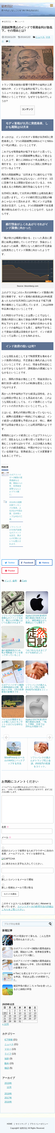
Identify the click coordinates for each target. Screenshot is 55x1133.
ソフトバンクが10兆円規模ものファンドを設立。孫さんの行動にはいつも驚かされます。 (15, 535)
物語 (7, 1068)
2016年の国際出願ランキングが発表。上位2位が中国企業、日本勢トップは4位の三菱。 (15, 510)
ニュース (40, 37)
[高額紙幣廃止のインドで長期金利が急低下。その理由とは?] (44, 562)
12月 (9, 1087)
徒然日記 (7, 6)
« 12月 (5, 1024)
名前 (5, 827)
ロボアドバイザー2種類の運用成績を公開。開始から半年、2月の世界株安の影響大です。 (32, 964)
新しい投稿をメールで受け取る (17, 887)
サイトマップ (21, 1124)
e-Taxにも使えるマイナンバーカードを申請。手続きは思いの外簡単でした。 (32, 976)
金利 (14, 581)
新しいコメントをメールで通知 (17, 879)
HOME (9, 1124)
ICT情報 (9, 1039)
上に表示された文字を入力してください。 (23, 863)
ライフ (8, 1054)
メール (6, 837)
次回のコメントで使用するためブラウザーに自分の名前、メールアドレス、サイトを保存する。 (27, 852)
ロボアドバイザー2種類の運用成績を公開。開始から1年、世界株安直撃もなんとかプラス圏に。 (32, 951)
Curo (24, 581)
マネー (8, 1049)
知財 (7, 1058)
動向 (7, 1063)
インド (8, 581)
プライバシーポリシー (39, 1124)
